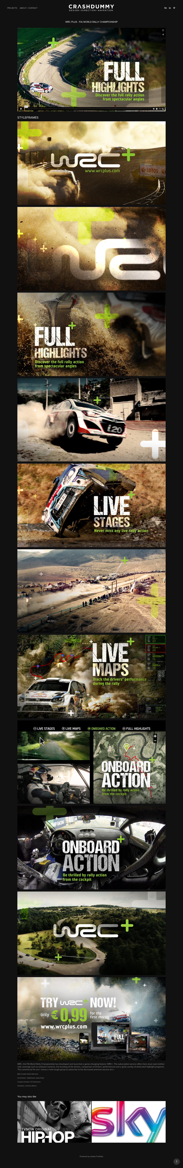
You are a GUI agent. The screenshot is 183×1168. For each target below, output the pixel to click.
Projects (12, 7)
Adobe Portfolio (96, 1156)
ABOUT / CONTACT (28, 7)
